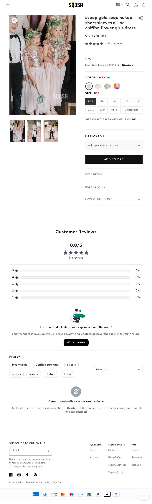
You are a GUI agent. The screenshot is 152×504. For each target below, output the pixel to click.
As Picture (89, 86)
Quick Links (96, 445)
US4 (102, 102)
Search (93, 450)
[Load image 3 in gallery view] (50, 131)
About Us (136, 450)
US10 (137, 102)
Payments (137, 457)
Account (94, 457)
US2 (90, 102)
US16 (114, 110)
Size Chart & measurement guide (111, 119)
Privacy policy (16, 483)
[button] (8, 5)
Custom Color (116, 86)
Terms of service (34, 483)
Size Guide (137, 465)
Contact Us (113, 450)
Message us (94, 136)
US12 (91, 110)
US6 (114, 102)
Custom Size (131, 110)
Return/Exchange (117, 465)
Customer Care (116, 445)
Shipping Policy (115, 472)
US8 (125, 102)
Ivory (107, 86)
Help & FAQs (114, 457)
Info (134, 445)
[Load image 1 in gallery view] (17, 131)
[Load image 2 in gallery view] (34, 131)
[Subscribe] (48, 451)
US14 (102, 110)
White (98, 86)
